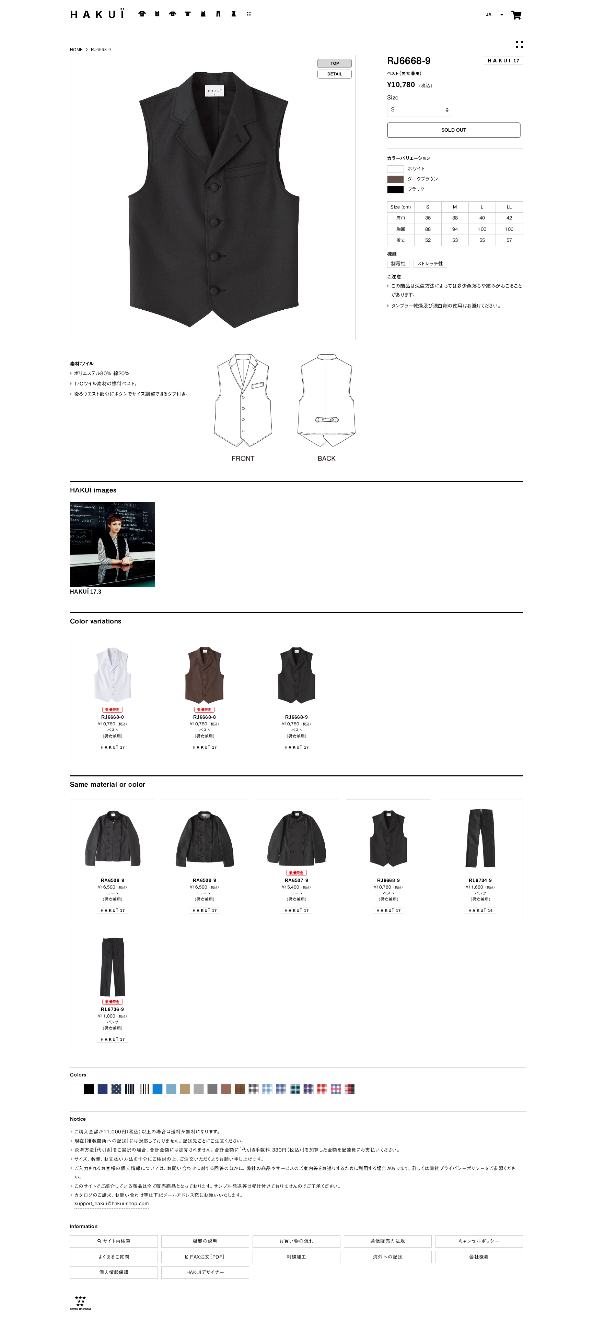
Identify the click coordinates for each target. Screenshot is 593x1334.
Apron (203, 14)
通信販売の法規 (387, 1241)
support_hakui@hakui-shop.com (112, 1203)
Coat (142, 14)
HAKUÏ (99, 14)
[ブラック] (395, 189)
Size (393, 97)
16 (480, 910)
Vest (157, 14)
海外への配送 (388, 1256)
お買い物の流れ (296, 1241)
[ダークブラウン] (395, 179)
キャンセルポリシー (479, 1241)
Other (249, 14)
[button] (494, 15)
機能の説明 (205, 1241)
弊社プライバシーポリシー (457, 1168)
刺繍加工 (296, 1256)
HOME (76, 49)
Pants (218, 14)
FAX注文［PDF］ (206, 1256)
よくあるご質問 (113, 1256)
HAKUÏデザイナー (205, 1272)
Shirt (172, 14)
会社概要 (479, 1256)
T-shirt (188, 14)
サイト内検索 (115, 1241)
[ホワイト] (395, 169)
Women (234, 14)
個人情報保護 (114, 1272)
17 (503, 60)
